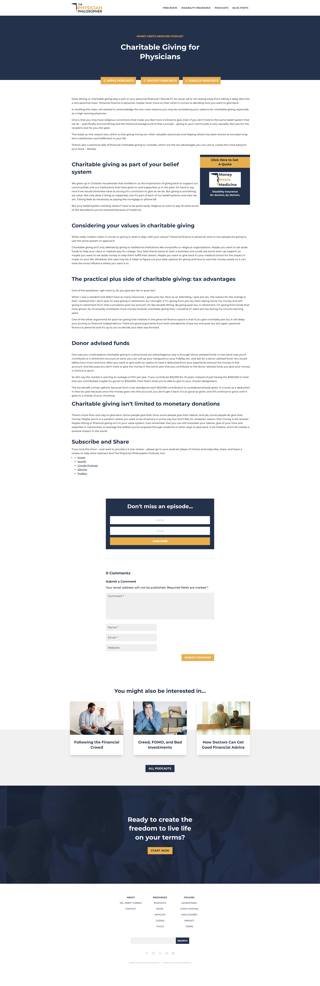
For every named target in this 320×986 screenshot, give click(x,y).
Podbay (82, 473)
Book (159, 908)
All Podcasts (160, 768)
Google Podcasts (203, 80)
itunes (81, 457)
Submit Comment (197, 657)
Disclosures (189, 914)
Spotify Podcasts (162, 80)
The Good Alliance (183, 963)
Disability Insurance (195, 8)
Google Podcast (88, 465)
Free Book (170, 8)
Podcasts (221, 8)
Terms (189, 926)
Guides (160, 920)
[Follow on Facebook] (146, 953)
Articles (159, 914)
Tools (160, 926)
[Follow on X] (160, 953)
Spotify (82, 461)
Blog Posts (240, 8)
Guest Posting (189, 908)
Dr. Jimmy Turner (131, 903)
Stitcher (82, 469)
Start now (160, 850)
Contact (130, 908)
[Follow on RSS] (173, 953)
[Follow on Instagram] (153, 953)
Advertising (189, 903)
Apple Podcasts (120, 80)
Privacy (189, 920)
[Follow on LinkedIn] (166, 953)
